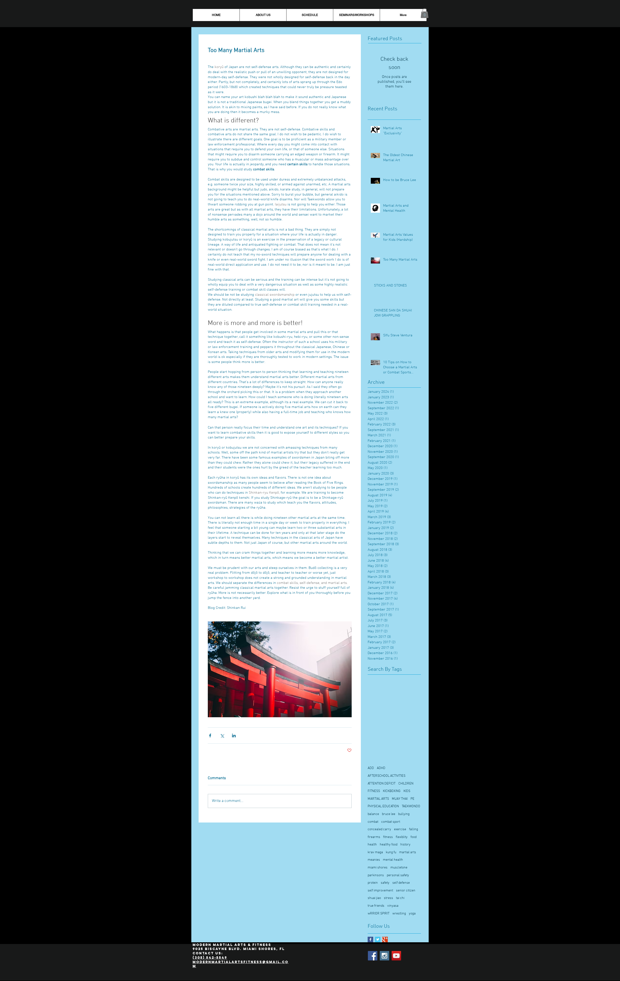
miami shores (378, 868)
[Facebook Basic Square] (370, 939)
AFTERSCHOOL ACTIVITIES (386, 776)
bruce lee (388, 814)
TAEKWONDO (411, 806)
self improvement (380, 891)
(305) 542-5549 (210, 958)
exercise (400, 829)
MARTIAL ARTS (378, 799)
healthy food (388, 845)
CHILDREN (405, 784)
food (414, 837)
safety (385, 883)
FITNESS (374, 791)
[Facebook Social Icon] (372, 955)
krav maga (375, 852)
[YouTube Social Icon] (396, 955)
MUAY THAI (400, 799)
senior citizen (405, 891)
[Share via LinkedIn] (234, 735)
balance (373, 814)
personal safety (398, 875)
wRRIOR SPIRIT (378, 914)
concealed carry (379, 829)
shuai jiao (374, 898)
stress (388, 898)
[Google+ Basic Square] (385, 939)
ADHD (381, 768)
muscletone (398, 868)
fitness (388, 837)
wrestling (399, 914)
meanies (374, 860)
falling (413, 829)
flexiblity (402, 837)
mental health (393, 860)
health (372, 845)
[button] (424, 13)
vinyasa (392, 906)
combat (373, 822)
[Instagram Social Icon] (384, 955)
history (405, 845)
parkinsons (376, 875)
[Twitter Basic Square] (377, 939)
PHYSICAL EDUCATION (383, 806)
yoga (412, 914)
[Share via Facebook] (210, 735)
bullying (404, 814)
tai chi (400, 898)
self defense (401, 883)
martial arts (407, 852)
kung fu (391, 852)
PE (412, 799)
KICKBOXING (392, 791)
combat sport (390, 822)
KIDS (406, 791)
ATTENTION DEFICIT (381, 784)
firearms (374, 837)
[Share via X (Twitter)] (222, 735)
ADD (371, 768)
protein (373, 883)
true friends (376, 906)
